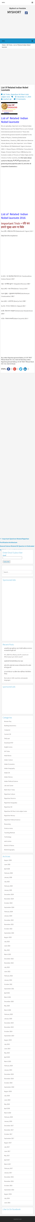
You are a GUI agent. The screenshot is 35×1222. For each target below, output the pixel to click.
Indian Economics (9, 764)
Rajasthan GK (8, 807)
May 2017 (7, 1155)
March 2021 (7, 997)
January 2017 (8, 1173)
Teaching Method (9, 833)
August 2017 (8, 1143)
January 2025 (8, 890)
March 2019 (7, 1061)
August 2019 (8, 1040)
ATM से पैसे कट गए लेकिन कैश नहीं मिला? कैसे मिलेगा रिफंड (17, 673)
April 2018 (7, 1108)
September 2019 (9, 1036)
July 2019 (7, 1044)
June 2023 (7, 946)
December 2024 (9, 894)
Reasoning (7, 824)
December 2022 (9, 959)
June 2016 (7, 1203)
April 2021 (7, 993)
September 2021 (9, 989)
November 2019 (9, 1027)
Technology (7, 837)
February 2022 (8, 976)
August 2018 (8, 1091)
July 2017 (7, 1147)
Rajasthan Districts (10, 798)
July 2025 (7, 882)
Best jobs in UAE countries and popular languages (16, 679)
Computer (7, 730)
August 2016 (8, 1194)
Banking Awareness (10, 726)
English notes (8, 747)
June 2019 (7, 1049)
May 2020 (7, 1006)
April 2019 (7, 1057)
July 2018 (7, 1096)
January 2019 (8, 1070)
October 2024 (8, 903)
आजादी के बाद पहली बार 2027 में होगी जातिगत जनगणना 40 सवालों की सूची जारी (18, 649)
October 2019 (8, 1031)
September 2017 (9, 1138)
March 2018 (7, 1113)
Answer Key (7, 721)
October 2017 (8, 1134)
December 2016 (9, 1177)
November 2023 (9, 924)
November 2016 (9, 1181)
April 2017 (7, 1160)
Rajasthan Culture (9, 794)
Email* (4, 555)
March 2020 (7, 1010)
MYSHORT (14, 12)
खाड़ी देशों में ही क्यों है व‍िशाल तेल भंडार (13, 661)
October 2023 (8, 929)
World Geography (9, 850)
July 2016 (7, 1198)
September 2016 (9, 1190)
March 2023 (7, 954)
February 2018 (8, 1117)
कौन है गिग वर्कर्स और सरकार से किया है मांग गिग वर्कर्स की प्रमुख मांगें (17, 666)
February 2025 (8, 886)
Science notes (8, 828)
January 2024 (8, 916)
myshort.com (17, 1219)
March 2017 (7, 1164)
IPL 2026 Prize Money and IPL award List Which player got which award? (16, 656)
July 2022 (7, 967)
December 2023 (9, 920)
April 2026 (7, 869)
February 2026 (8, 873)
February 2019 (8, 1066)
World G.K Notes (9, 845)
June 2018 (7, 1100)
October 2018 (8, 1083)
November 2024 (9, 899)
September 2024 (9, 907)
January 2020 (8, 1019)
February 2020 (8, 1014)
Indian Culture (8, 760)
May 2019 (7, 1053)
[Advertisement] (22, 27)
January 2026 (8, 877)
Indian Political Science (11, 781)
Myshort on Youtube (17, 8)
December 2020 (9, 1001)
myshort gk (7, 99)
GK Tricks (9, 45)
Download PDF (8, 743)
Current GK (7, 734)
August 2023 (8, 937)
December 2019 (9, 1023)
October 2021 (8, 984)
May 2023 (7, 950)
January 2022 (8, 980)
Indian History (8, 777)
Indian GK (7, 773)
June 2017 (7, 1151)
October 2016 (8, 1185)
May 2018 (7, 1104)
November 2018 (9, 1078)
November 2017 (9, 1130)
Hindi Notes (7, 755)
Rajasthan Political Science (12, 820)
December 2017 (9, 1126)
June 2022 (7, 971)
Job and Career (8, 785)
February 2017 (8, 1168)
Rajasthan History (9, 815)
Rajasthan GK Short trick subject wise (15, 811)
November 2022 (9, 963)
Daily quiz (7, 738)
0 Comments (21, 99)
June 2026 (7, 864)
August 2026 (8, 860)
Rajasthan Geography (10, 803)
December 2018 (9, 1074)
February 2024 (8, 912)
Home (4, 45)
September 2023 (9, 933)
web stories (7, 841)
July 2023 (7, 941)
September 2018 (9, 1087)
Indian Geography (9, 768)
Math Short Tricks (9, 790)
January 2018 (8, 1121)
